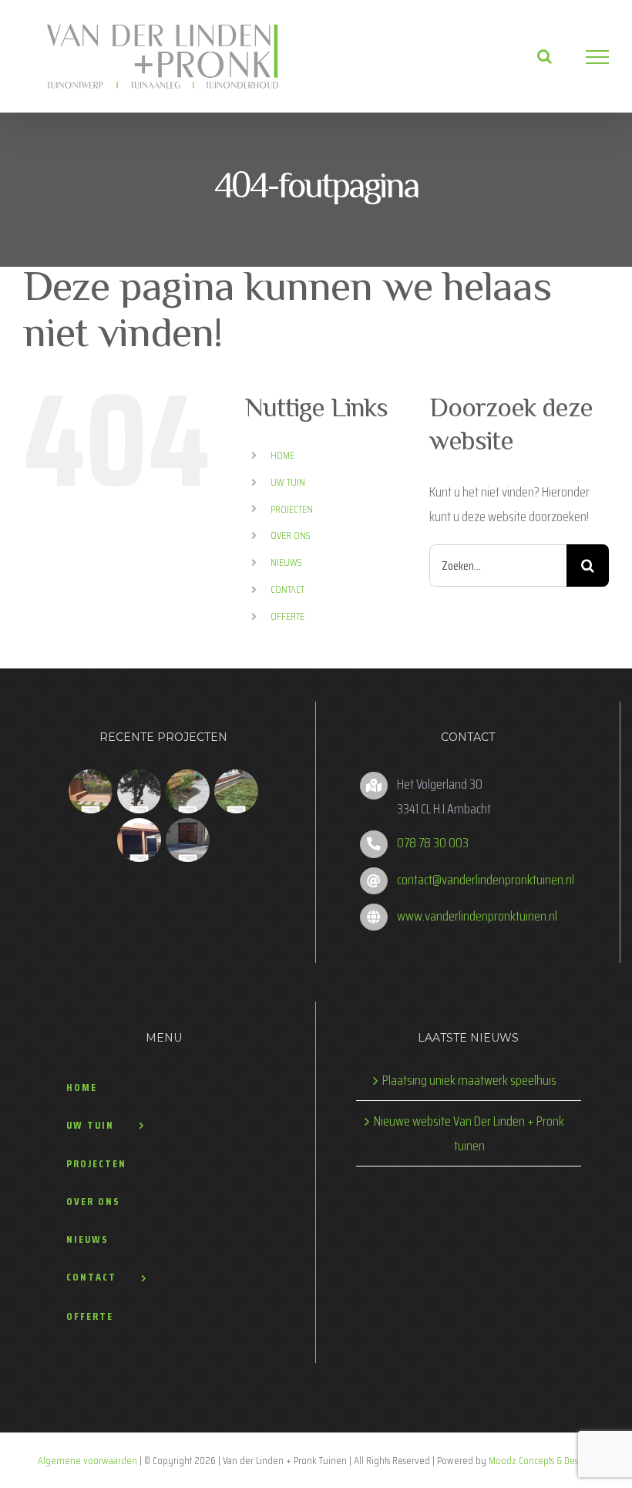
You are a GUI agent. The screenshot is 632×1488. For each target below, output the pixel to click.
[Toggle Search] (544, 56)
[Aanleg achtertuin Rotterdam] (91, 791)
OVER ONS (291, 535)
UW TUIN (288, 481)
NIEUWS (286, 562)
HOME (282, 454)
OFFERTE (287, 616)
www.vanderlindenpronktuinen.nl (477, 916)
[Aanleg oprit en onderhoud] (188, 840)
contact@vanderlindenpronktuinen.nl (485, 879)
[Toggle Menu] (598, 57)
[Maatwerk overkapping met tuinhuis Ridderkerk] (139, 840)
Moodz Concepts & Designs (541, 1460)
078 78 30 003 (433, 842)
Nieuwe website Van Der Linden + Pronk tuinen (469, 1133)
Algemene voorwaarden (87, 1460)
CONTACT (287, 589)
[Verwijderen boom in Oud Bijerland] (139, 791)
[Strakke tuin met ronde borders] (188, 791)
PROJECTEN (292, 508)
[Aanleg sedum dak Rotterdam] (236, 791)
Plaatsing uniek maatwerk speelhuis (469, 1080)
